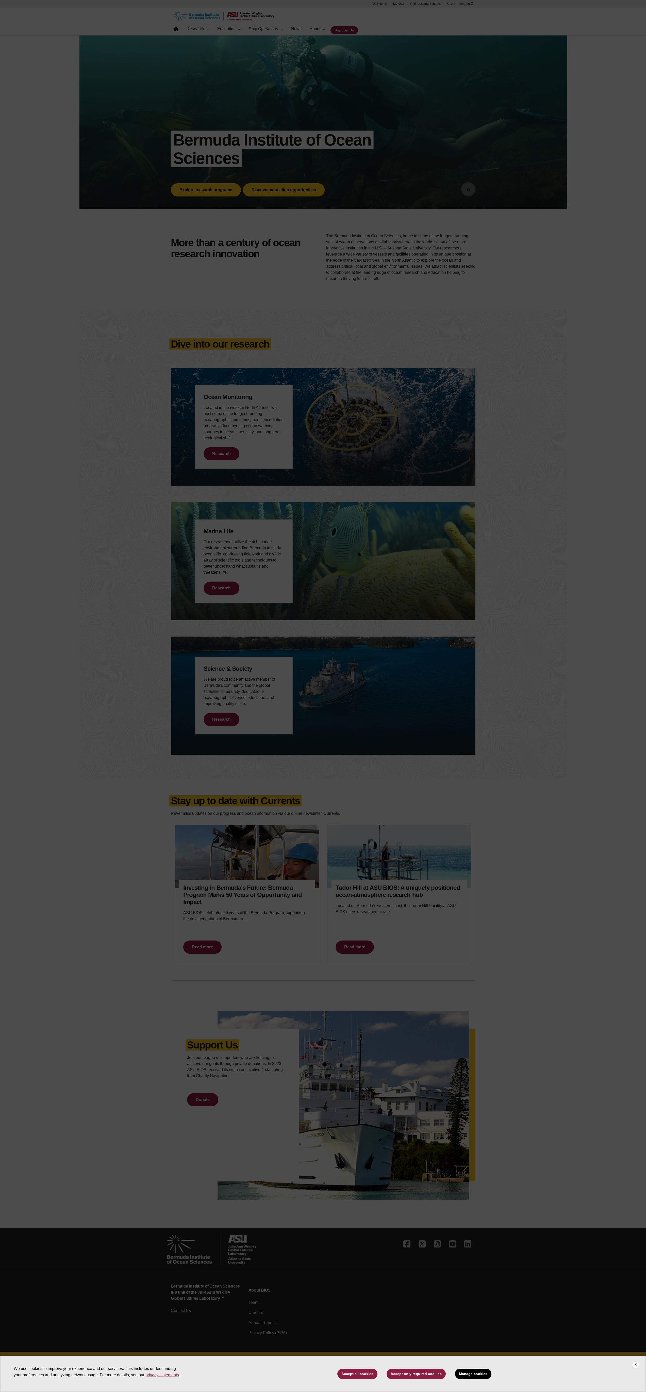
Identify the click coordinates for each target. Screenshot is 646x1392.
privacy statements (162, 1375)
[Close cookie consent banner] (635, 1364)
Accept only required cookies (416, 1374)
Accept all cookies (357, 1374)
